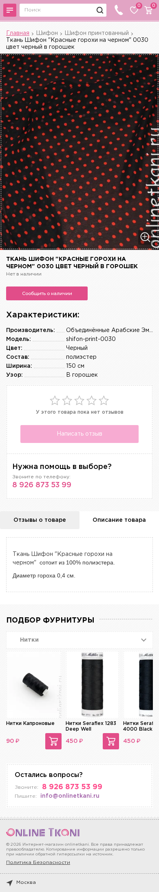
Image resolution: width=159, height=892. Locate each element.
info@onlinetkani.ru (69, 796)
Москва (26, 882)
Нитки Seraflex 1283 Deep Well (91, 726)
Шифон (47, 33)
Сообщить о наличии (47, 293)
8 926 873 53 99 (41, 485)
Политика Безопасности (38, 862)
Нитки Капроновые (30, 723)
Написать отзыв (79, 434)
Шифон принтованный (96, 33)
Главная (17, 33)
